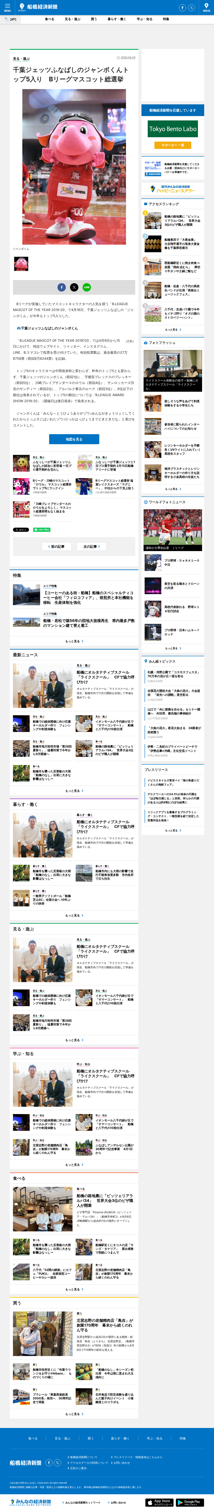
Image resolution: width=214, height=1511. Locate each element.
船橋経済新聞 (37, 7)
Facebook (182, 7)
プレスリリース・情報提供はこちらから (138, 1457)
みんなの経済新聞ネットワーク (30, 1502)
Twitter (191, 7)
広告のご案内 (78, 1468)
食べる (49, 19)
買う (94, 19)
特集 (166, 19)
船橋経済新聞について (83, 1457)
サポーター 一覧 (173, 145)
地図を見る (74, 439)
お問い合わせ (122, 1462)
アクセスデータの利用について (89, 1462)
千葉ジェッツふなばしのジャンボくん (49, 328)
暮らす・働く (117, 19)
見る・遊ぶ (72, 19)
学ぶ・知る (145, 19)
